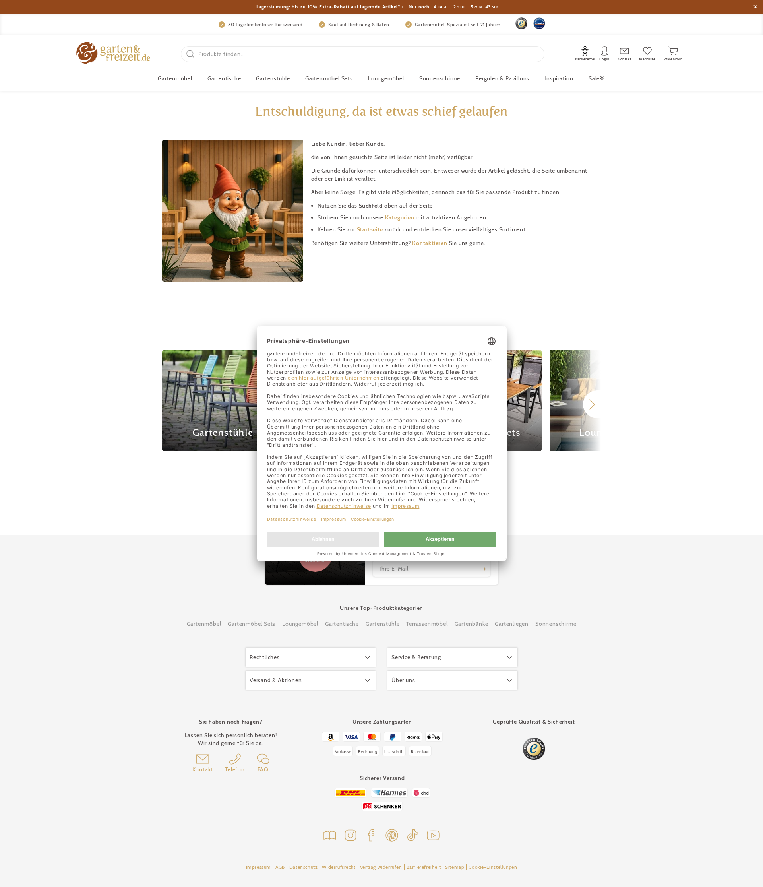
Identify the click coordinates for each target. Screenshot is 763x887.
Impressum (258, 867)
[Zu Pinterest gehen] (391, 836)
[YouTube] (433, 836)
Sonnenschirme (439, 78)
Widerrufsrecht (338, 867)
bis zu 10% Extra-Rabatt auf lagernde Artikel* (346, 7)
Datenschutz (303, 867)
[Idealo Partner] (539, 23)
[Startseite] (113, 53)
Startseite (371, 229)
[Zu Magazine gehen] (329, 836)
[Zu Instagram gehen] (350, 836)
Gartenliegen (512, 623)
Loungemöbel (386, 78)
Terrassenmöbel (426, 623)
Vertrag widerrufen (381, 867)
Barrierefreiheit (424, 867)
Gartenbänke (471, 623)
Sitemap (454, 867)
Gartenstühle (273, 78)
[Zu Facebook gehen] (371, 836)
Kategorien (400, 217)
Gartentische (224, 78)
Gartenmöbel (204, 623)
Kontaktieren (430, 242)
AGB (280, 867)
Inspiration (558, 78)
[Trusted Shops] (521, 23)
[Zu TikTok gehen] (412, 836)
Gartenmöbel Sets (329, 78)
